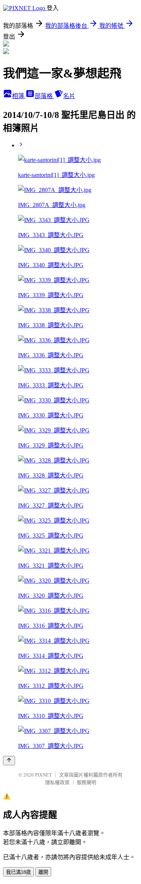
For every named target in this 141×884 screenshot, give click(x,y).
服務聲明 (86, 782)
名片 (69, 96)
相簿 (19, 96)
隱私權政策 (57, 782)
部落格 (44, 96)
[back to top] (9, 760)
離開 (43, 872)
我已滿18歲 (18, 872)
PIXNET (43, 775)
